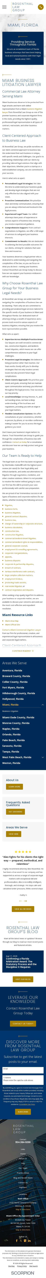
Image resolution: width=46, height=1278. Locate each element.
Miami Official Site (12, 624)
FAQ (23, 1163)
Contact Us (23, 1182)
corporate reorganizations (16, 553)
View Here (13, 834)
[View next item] (25, 901)
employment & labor (13, 579)
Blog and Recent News (23, 1178)
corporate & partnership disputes (19, 564)
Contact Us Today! (23, 1023)
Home (23, 1153)
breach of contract (12, 568)
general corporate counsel (16, 545)
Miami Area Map (12, 621)
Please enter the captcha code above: (18, 1080)
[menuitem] (23, 670)
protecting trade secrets (15, 582)
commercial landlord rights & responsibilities (23, 542)
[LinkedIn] (29, 1240)
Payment (23, 1187)
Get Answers (15, 811)
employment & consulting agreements (21, 549)
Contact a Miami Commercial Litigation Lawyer (21, 630)
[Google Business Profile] (25, 1240)
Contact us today (19, 442)
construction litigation (14, 534)
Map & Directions (23, 1209)
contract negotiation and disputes (19, 590)
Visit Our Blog (23, 979)
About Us (23, 1158)
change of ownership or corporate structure (23, 523)
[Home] (22, 7)
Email (5, 1069)
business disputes (12, 560)
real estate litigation (13, 586)
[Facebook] (16, 1240)
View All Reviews (23, 909)
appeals (8, 557)
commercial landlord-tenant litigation (20, 538)
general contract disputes (16, 516)
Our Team (23, 1168)
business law (10, 520)
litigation (8, 505)
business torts (11, 509)
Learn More (14, 786)
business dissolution (13, 527)
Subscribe (23, 1111)
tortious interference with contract (19, 571)
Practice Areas (23, 1173)
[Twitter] (21, 1240)
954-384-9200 (23, 1142)
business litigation (12, 512)
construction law (12, 531)
